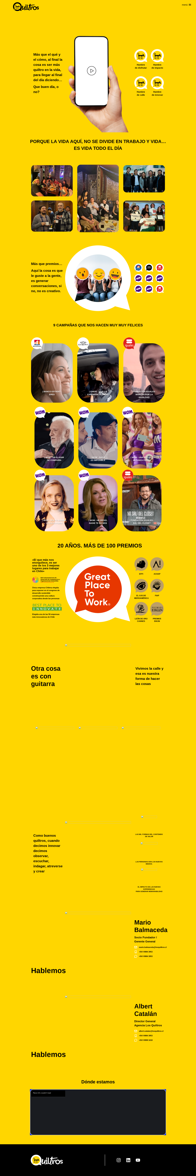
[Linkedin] (128, 1160)
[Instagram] (118, 1160)
